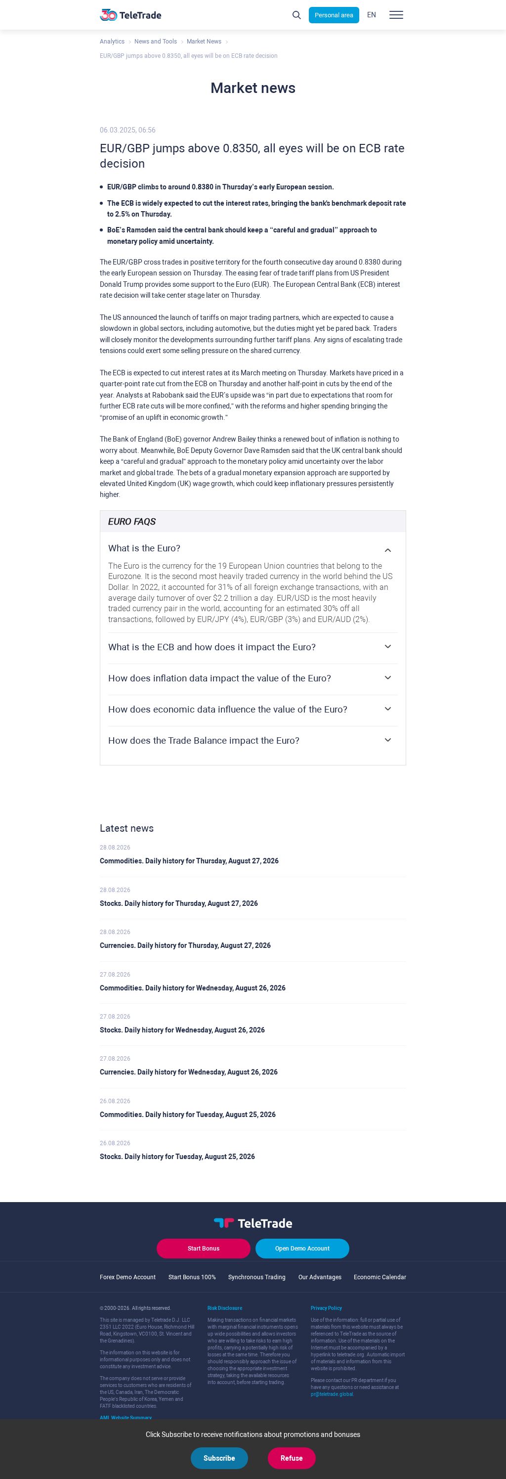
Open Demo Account (302, 1248)
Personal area (334, 15)
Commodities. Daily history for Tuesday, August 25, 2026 (188, 1115)
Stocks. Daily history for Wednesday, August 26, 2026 (182, 1030)
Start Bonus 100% (192, 1277)
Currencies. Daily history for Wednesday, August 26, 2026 (189, 1072)
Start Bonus (203, 1248)
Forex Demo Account (128, 1277)
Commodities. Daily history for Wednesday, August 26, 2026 (193, 988)
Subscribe (219, 1458)
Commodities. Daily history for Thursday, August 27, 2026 (189, 861)
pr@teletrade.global (332, 1394)
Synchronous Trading (257, 1277)
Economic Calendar (380, 1277)
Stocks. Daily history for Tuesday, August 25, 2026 (177, 1157)
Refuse (292, 1458)
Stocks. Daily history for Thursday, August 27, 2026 (179, 903)
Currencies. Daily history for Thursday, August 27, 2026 (185, 945)
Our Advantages (319, 1277)
